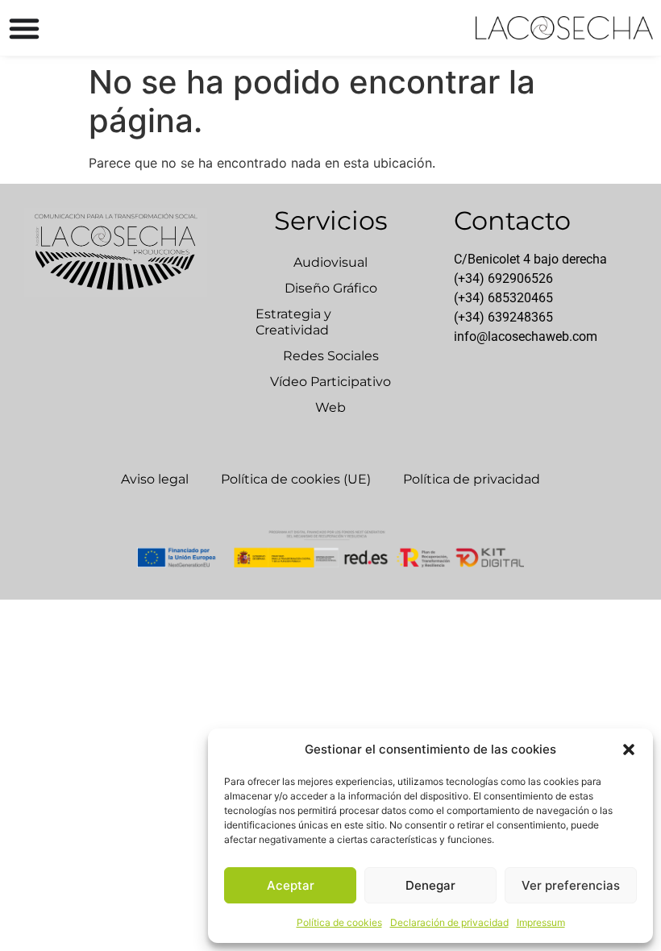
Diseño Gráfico (331, 288)
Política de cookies (339, 922)
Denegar (430, 885)
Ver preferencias (571, 885)
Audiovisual (330, 262)
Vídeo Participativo (330, 381)
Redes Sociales (331, 355)
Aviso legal (155, 479)
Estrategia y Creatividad (293, 322)
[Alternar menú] (24, 28)
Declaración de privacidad (449, 922)
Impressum (541, 922)
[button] (629, 749)
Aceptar (290, 885)
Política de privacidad (471, 479)
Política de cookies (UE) (296, 479)
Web (330, 407)
